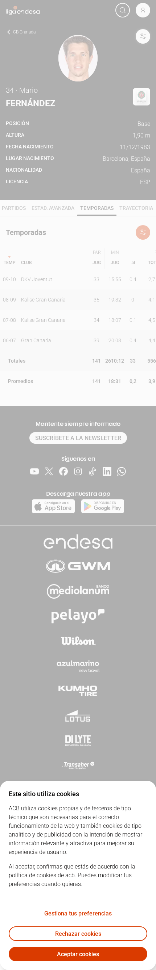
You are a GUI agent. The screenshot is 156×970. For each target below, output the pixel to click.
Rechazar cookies (78, 933)
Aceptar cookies (78, 954)
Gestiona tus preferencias (78, 913)
